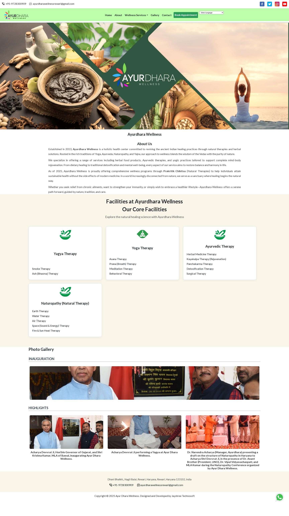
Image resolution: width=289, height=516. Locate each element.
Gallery (155, 15)
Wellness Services (135, 15)
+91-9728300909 (16, 3)
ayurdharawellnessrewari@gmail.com (53, 3)
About (118, 15)
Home (108, 15)
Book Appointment (186, 14)
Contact (167, 15)
